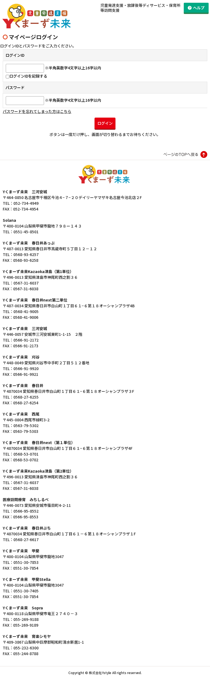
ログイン (105, 123)
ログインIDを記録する (28, 76)
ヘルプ (199, 7)
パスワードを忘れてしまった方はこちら (37, 111)
